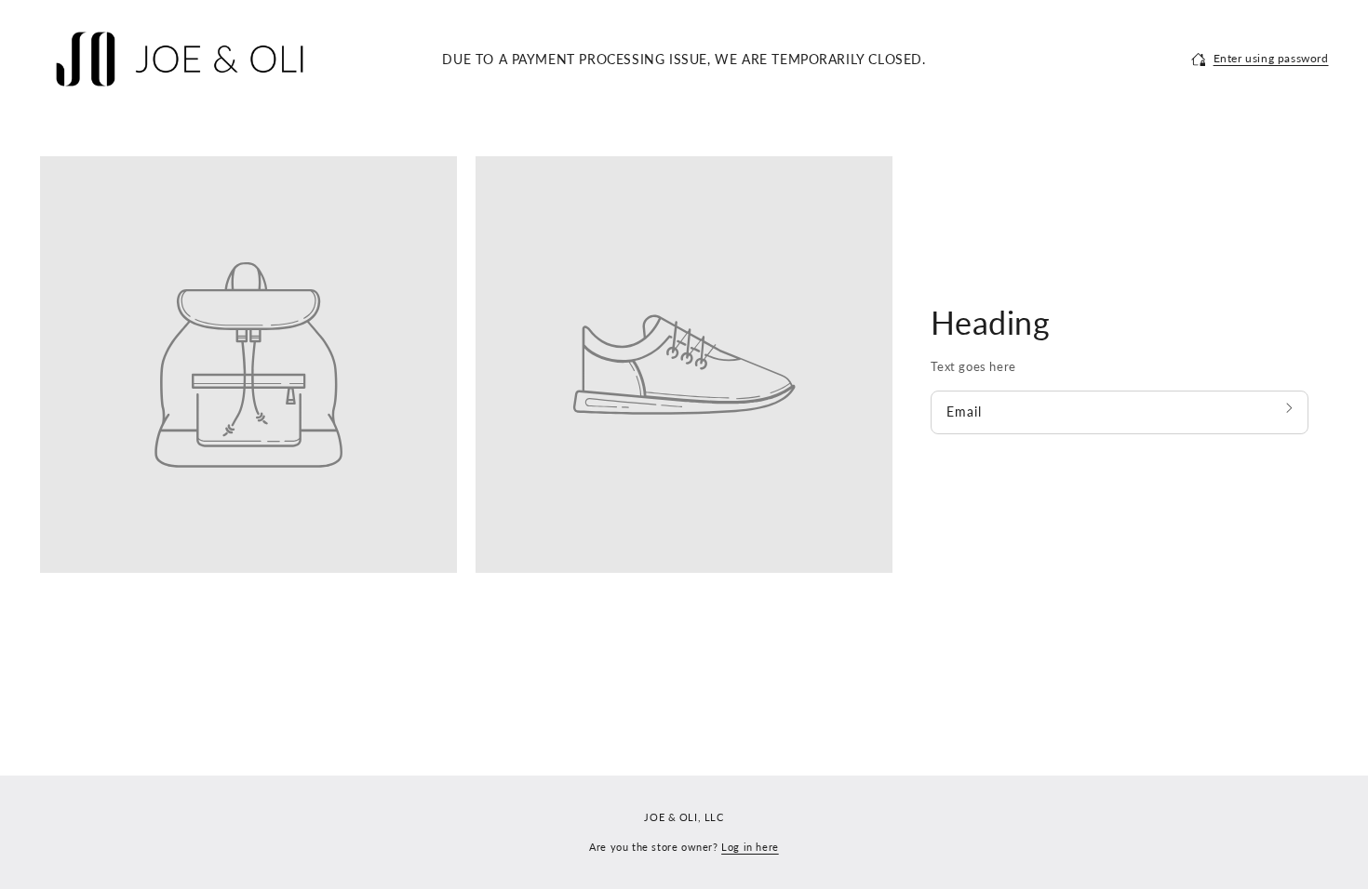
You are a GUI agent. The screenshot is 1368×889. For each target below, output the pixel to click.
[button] (1260, 58)
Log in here (750, 847)
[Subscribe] (1291, 408)
